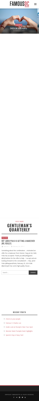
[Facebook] (13, 397)
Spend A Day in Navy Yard (14, 335)
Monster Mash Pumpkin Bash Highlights (19, 331)
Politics (4, 238)
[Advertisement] (19, 292)
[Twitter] (22, 397)
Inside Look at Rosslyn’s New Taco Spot (19, 327)
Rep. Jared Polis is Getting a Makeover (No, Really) (18, 242)
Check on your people (18, 28)
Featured (19, 25)
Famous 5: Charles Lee (13, 323)
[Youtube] (25, 397)
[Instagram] (19, 397)
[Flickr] (16, 397)
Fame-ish (6, 246)
